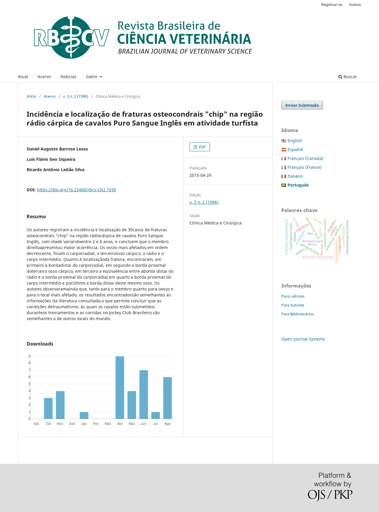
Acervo (44, 76)
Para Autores (292, 305)
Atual (23, 76)
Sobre (92, 76)
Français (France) (305, 167)
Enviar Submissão (302, 105)
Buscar (349, 76)
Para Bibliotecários (297, 314)
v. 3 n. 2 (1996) (75, 96)
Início (31, 96)
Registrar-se (331, 4)
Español (295, 149)
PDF (202, 147)
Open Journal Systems (303, 339)
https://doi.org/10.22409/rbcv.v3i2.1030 (76, 189)
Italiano (295, 176)
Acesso (355, 4)
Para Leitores (292, 296)
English (295, 140)
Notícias (68, 76)
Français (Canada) (305, 158)
